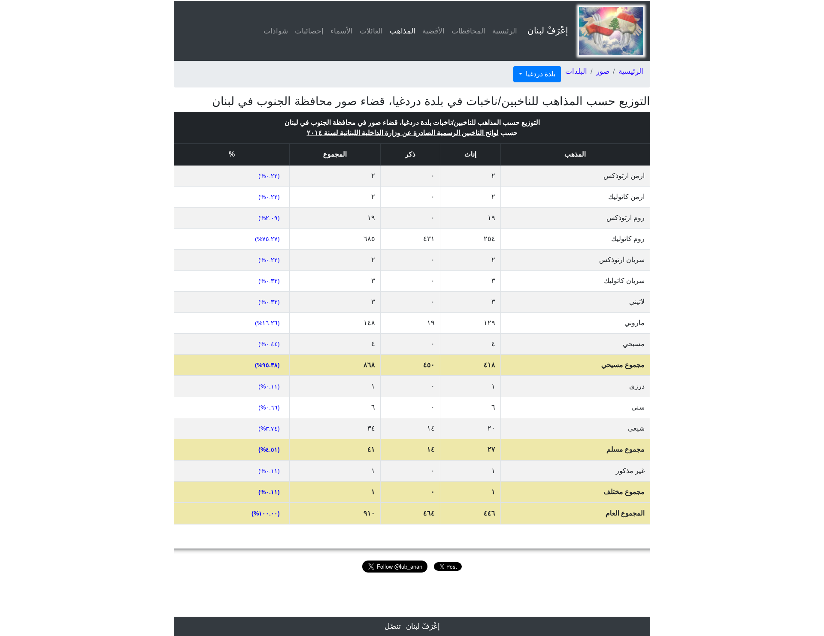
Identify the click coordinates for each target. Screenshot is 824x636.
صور (602, 71)
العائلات (371, 31)
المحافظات (468, 31)
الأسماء (341, 31)
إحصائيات (309, 31)
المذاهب (400, 31)
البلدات (576, 71)
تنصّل (393, 626)
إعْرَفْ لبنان (547, 30)
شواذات (276, 31)
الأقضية (433, 31)
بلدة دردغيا (539, 74)
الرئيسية (504, 31)
